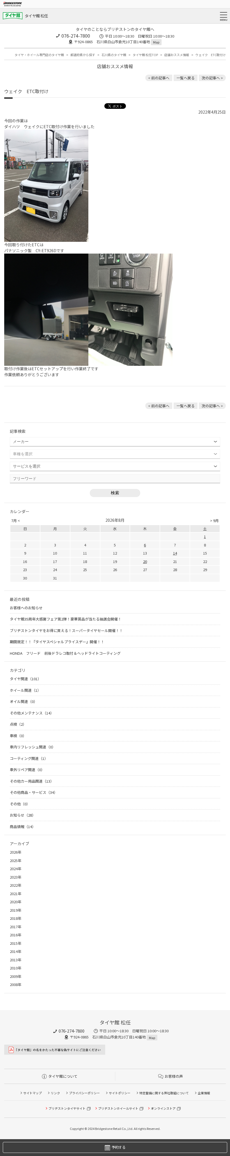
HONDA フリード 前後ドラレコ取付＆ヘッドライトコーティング (65, 653)
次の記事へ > (212, 78)
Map (156, 42)
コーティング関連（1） (29, 758)
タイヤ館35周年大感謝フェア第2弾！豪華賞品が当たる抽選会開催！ (65, 619)
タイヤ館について (62, 1076)
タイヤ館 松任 (36, 16)
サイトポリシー (119, 1093)
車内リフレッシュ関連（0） (33, 747)
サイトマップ (32, 1093)
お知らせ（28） (23, 815)
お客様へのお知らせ (26, 607)
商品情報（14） (23, 826)
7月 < (15, 520)
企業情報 (204, 1093)
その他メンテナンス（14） (32, 713)
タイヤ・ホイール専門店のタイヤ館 (39, 54)
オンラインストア (163, 1108)
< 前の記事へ (158, 78)
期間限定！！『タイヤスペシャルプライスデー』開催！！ (57, 641)
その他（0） (20, 803)
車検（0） (18, 735)
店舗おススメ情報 (176, 54)
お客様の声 (174, 1076)
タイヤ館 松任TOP (145, 54)
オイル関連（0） (23, 701)
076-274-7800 (75, 35)
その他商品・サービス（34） (34, 792)
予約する (118, 1147)
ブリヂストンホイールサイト (118, 1108)
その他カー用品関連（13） (32, 781)
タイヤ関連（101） (25, 678)
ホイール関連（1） (25, 690)
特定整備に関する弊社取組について (164, 1093)
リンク (55, 1093)
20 (145, 561)
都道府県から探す (82, 54)
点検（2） (18, 724)
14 (175, 553)
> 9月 (214, 520)
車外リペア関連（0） (27, 769)
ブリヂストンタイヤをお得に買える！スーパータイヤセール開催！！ (66, 630)
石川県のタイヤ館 (114, 54)
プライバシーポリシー (84, 1093)
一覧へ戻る (185, 78)
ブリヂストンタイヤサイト (67, 1108)
